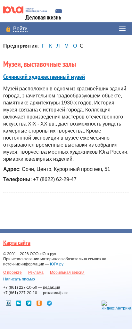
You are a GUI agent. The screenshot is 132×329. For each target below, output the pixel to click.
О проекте (12, 272)
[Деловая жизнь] (27, 9)
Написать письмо (19, 279)
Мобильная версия (67, 272)
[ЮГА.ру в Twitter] (28, 303)
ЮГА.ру (56, 264)
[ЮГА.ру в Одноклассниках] (39, 303)
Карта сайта (16, 243)
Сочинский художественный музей (44, 76)
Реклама (36, 272)
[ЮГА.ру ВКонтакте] (8, 303)
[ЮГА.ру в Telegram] (49, 303)
